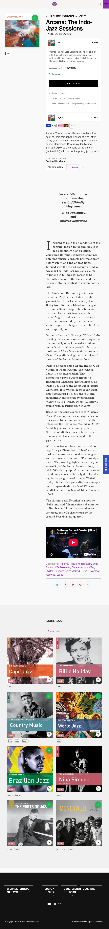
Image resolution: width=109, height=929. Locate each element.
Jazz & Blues (79, 571)
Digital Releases (55, 571)
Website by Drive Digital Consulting (87, 921)
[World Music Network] (54, 4)
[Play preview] (35, 18)
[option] (73, 42)
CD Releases (62, 567)
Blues (10, 741)
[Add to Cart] (49, 679)
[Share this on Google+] (80, 584)
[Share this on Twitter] (57, 584)
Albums (64, 563)
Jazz (9, 53)
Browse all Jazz (55, 630)
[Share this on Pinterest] (73, 584)
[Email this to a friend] (88, 584)
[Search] (100, 4)
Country (24, 741)
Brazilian (18, 795)
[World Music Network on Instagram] (54, 904)
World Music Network (29, 921)
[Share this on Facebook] (65, 584)
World (60, 574)
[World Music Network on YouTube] (49, 904)
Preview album (55, 167)
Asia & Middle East (80, 563)
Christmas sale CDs (83, 567)
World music (61, 849)
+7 (71, 126)
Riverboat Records (58, 33)
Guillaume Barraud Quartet (66, 15)
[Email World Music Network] (59, 904)
